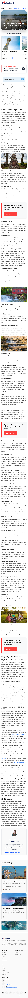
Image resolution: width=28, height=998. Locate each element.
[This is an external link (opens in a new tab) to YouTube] (17, 993)
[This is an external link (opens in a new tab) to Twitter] (14, 993)
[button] (25, 3)
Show (22, 79)
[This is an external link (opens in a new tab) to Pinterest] (10, 993)
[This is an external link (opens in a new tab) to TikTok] (25, 993)
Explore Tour (10, 214)
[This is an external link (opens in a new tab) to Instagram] (3, 993)
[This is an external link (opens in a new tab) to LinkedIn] (21, 993)
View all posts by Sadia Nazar (13, 852)
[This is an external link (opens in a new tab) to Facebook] (6, 993)
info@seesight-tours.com (11, 987)
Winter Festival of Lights (17, 734)
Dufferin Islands (7, 191)
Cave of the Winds (19, 762)
